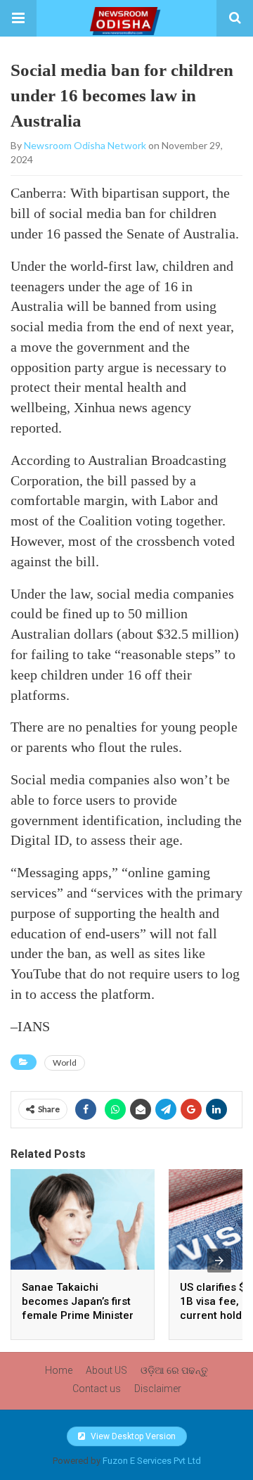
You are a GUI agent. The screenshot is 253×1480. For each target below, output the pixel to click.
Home (58, 1370)
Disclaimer (157, 1388)
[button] (18, 18)
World (65, 1062)
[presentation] (219, 1260)
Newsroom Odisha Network (85, 145)
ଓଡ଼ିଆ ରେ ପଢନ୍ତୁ (174, 1370)
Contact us (96, 1388)
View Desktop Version (132, 1436)
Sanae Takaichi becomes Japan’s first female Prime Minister (78, 1301)
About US (106, 1370)
